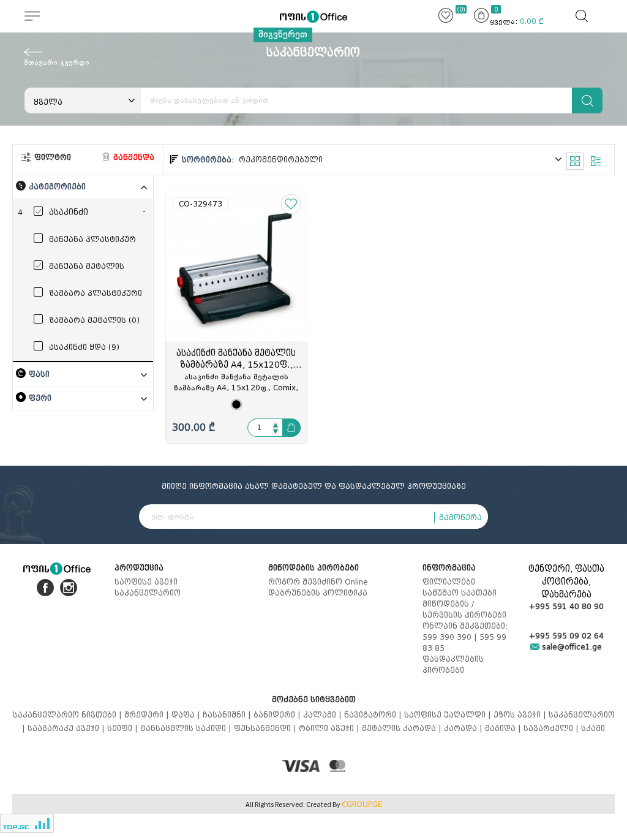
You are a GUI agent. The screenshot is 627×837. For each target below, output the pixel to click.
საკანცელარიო (148, 592)
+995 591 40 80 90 (566, 606)
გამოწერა (460, 517)
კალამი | (323, 714)
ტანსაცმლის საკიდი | (187, 728)
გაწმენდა (132, 157)
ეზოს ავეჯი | (521, 714)
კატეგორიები (57, 186)
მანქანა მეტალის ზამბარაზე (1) (86, 267)
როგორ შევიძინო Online (318, 581)
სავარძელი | (552, 728)
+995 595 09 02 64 (566, 635)
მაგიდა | (504, 728)
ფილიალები (448, 581)
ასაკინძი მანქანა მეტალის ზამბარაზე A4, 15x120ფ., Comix (236, 359)
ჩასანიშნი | (228, 714)
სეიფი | (123, 728)
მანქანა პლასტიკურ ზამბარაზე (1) (92, 240)
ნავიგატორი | (374, 714)
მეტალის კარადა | (403, 728)
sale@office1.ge (570, 646)
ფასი (39, 374)
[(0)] (445, 17)
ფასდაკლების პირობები (453, 664)
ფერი (40, 398)
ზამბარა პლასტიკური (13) (95, 294)
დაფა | (187, 714)
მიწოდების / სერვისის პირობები (464, 609)
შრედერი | (147, 714)
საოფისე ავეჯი (146, 581)
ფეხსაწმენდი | (266, 728)
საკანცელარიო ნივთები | (68, 714)
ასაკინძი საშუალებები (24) (87, 213)
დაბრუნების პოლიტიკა (317, 592)
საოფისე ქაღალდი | (449, 714)
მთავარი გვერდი (56, 62)
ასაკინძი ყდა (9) (84, 347)
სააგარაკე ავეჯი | (67, 728)
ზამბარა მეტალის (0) (94, 320)
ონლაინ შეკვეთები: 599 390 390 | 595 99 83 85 (465, 637)
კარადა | (464, 728)
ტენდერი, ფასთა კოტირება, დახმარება (566, 582)
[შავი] (236, 404)
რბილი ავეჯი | (330, 728)
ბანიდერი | (278, 714)
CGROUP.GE (362, 804)
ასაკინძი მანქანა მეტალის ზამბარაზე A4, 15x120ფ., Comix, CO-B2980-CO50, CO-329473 (236, 383)
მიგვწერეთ (282, 34)
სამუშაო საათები (459, 592)
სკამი (593, 728)
